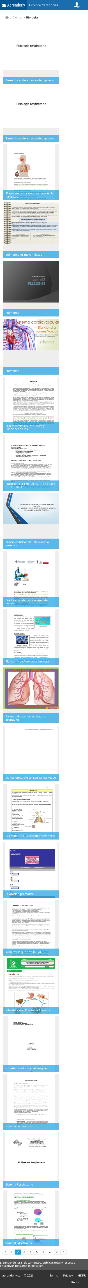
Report (76, 1282)
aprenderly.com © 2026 (17, 1275)
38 (56, 1252)
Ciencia (17, 17)
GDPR (82, 1275)
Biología (32, 17)
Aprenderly (15, 5)
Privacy (68, 1275)
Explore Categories (43, 5)
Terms (54, 1275)
